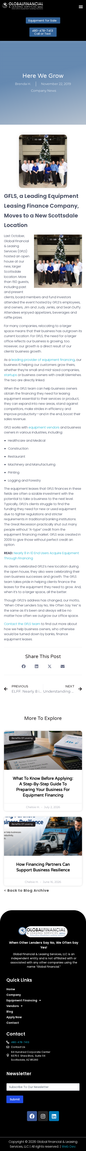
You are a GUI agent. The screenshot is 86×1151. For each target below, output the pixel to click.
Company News (43, 91)
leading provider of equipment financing (43, 359)
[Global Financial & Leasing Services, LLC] (22, 6)
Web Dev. (69, 1146)
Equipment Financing (21, 1000)
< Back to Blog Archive (26, 890)
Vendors (12, 1006)
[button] (80, 6)
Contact (12, 1023)
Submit (15, 1099)
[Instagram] (43, 1116)
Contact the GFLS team (22, 624)
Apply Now (14, 1017)
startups (10, 375)
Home (10, 989)
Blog (9, 1012)
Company (13, 995)
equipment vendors (44, 427)
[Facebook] (32, 1116)
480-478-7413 (20, 1042)
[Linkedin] (54, 1116)
